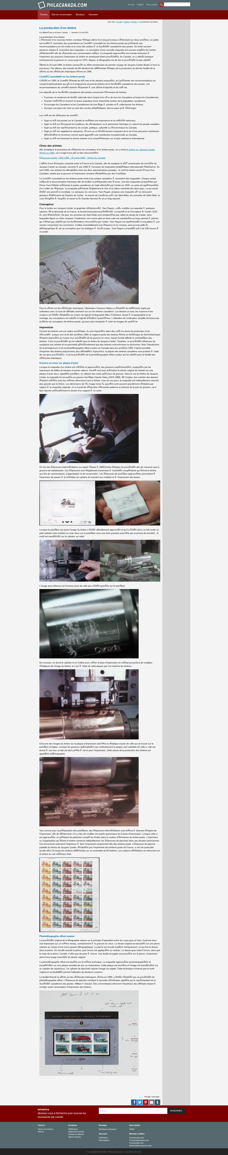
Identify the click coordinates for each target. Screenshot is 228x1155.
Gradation (72, 1125)
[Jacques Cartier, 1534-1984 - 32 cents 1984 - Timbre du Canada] (72, 158)
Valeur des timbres (45, 1129)
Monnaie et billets (137, 1134)
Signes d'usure (74, 1137)
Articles (134, 22)
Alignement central (76, 1132)
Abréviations (104, 1140)
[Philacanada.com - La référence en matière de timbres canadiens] (62, 9)
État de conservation (62, 14)
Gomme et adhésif (76, 1134)
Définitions (103, 1138)
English (140, 4)
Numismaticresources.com (140, 1146)
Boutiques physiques (107, 1129)
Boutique (80, 14)
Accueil (131, 4)
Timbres (44, 14)
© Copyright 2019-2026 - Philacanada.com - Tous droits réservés (114, 1152)
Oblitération (73, 1129)
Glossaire (93, 14)
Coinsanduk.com (136, 1143)
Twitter (132, 1129)
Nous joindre (151, 4)
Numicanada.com (136, 1138)
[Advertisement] (95, 1086)
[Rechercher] (161, 5)
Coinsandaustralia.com (139, 1140)
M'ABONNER (176, 1111)
